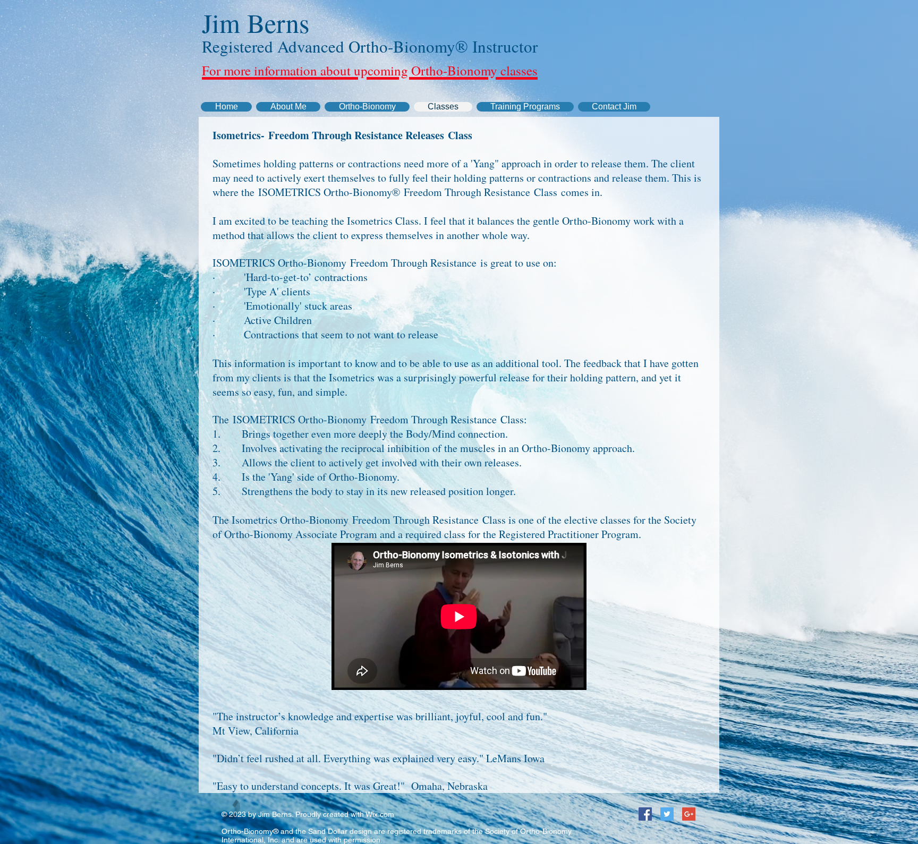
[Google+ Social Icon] (688, 814)
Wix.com (380, 814)
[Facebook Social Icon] (645, 814)
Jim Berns (255, 22)
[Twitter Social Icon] (667, 814)
